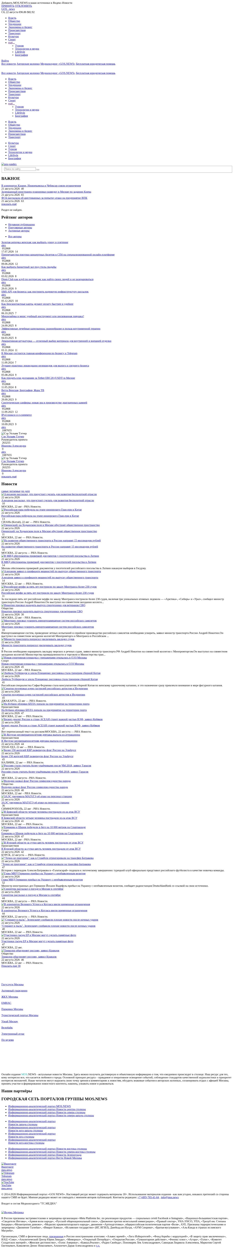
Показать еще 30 (11, 965)
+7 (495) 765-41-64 (148, 1197)
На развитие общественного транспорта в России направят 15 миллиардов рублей (49, 546)
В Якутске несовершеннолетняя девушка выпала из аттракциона (39, 740)
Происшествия (17, 30)
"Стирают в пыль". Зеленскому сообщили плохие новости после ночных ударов (48, 925)
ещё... (11, 42)
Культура (13, 36)
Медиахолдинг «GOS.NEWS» (57, 63)
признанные (56, 1236)
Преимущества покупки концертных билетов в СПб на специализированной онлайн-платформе (58, 254)
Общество (14, 21)
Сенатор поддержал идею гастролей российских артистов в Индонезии (43, 694)
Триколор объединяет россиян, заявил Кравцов (29, 956)
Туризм (19, 45)
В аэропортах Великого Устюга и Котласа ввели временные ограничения (44, 910)
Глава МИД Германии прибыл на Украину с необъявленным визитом (42, 879)
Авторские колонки (28, 63)
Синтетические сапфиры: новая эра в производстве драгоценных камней (44, 402)
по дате (25, 491)
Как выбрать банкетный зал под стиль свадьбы (28, 266)
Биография (21, 54)
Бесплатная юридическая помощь (95, 63)
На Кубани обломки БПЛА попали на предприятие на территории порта (44, 710)
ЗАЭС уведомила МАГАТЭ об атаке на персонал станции (35, 802)
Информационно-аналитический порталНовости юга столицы (32, 1135)
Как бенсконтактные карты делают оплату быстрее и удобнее (37, 303)
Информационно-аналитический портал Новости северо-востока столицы (51, 1151)
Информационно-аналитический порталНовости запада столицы (32, 1123)
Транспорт (14, 33)
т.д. (98, 1245)
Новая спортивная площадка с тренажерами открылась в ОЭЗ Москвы (42, 663)
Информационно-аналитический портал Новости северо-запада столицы (51, 1115)
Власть (12, 17)
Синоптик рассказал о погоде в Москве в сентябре (31, 895)
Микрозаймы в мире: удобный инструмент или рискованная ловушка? (42, 316)
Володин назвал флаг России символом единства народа (34, 787)
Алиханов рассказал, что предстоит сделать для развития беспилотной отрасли (47, 500)
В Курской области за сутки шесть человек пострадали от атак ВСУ (41, 848)
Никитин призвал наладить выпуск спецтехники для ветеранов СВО (42, 611)
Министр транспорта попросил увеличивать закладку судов (36, 645)
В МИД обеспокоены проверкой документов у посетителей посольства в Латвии (48, 562)
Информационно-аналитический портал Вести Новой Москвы (45, 1157)
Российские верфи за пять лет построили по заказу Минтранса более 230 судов (47, 592)
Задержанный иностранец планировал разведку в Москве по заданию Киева (46, 191)
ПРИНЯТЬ (7, 5)
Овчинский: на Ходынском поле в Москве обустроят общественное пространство (49, 531)
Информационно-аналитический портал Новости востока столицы (47, 1148)
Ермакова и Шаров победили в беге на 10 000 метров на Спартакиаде (42, 833)
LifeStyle (20, 51)
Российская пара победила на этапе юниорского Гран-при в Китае (40, 515)
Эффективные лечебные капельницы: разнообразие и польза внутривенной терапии (50, 328)
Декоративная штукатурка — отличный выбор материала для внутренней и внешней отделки (56, 340)
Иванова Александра (13, 445)
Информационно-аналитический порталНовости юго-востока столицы (32, 1141)
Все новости (8, 63)
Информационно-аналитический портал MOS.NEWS (39, 1106)
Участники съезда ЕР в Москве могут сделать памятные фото (37, 941)
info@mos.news (170, 1197)
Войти (5, 60)
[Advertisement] (117, 1058)
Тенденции (14, 24)
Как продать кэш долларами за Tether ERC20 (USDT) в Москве (38, 377)
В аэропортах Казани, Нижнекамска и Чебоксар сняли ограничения (41, 185)
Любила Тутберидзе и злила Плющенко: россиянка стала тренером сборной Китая (49, 679)
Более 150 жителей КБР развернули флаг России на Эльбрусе (37, 756)
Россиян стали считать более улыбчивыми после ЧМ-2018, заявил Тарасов (44, 771)
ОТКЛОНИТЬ (23, 5)
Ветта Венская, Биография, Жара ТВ (22, 390)
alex (3, 245)
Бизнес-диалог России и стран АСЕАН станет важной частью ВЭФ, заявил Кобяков (50, 725)
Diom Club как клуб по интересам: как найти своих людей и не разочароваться (47, 279)
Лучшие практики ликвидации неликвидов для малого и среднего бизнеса (45, 365)
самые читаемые (11, 491)
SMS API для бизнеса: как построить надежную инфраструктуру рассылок (45, 291)
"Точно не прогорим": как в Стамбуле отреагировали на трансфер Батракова (46, 864)
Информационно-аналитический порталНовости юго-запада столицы (32, 1129)
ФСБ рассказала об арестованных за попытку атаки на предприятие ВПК (44, 197)
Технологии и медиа (27, 48)
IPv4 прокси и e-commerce (16, 414)
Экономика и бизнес (20, 27)
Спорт (12, 39)
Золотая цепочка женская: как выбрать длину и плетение (34, 242)
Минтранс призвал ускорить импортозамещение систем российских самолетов (47, 626)
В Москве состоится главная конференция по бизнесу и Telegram (39, 353)
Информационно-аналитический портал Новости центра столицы (47, 1109)
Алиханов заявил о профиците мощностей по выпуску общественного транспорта (49, 577)
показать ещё (9, 204)
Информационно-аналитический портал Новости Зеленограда (44, 1154)
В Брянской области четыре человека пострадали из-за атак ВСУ (39, 817)
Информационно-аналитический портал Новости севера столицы (46, 1112)
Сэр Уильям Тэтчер (12, 436)
